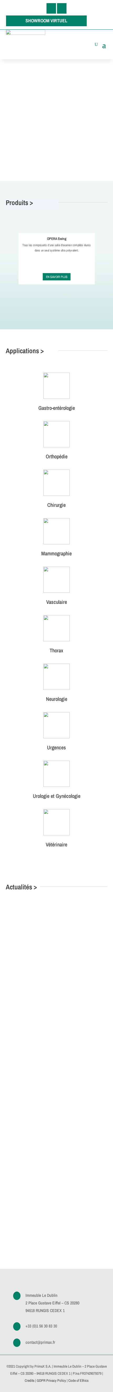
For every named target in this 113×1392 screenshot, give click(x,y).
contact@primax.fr (40, 1342)
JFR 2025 (28, 1167)
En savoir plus (56, 276)
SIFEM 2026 (31, 943)
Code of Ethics (78, 1380)
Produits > (19, 202)
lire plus (26, 989)
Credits (29, 1380)
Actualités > (21, 886)
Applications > (25, 350)
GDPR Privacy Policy (51, 1380)
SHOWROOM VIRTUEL (46, 20)
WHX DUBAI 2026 (37, 1051)
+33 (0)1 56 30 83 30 (41, 1326)
